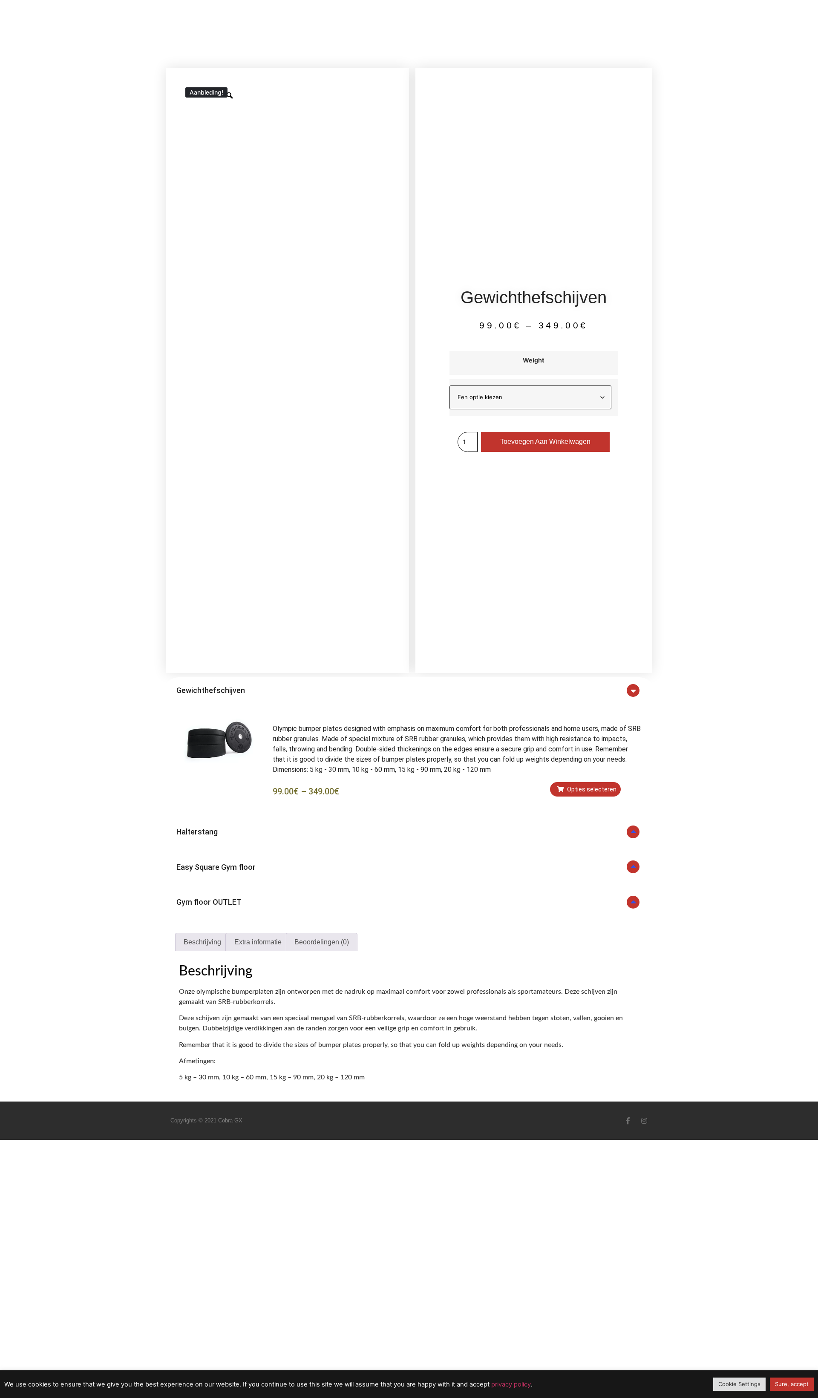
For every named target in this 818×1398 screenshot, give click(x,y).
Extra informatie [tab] (258, 942)
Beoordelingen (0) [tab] (321, 942)
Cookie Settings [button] (739, 1384)
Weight (533, 360)
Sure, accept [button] (792, 1384)
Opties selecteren (591, 789)
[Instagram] (644, 1120)
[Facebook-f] (628, 1120)
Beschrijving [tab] (202, 942)
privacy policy (511, 1384)
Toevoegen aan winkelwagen (545, 441)
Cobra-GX (230, 1120)
